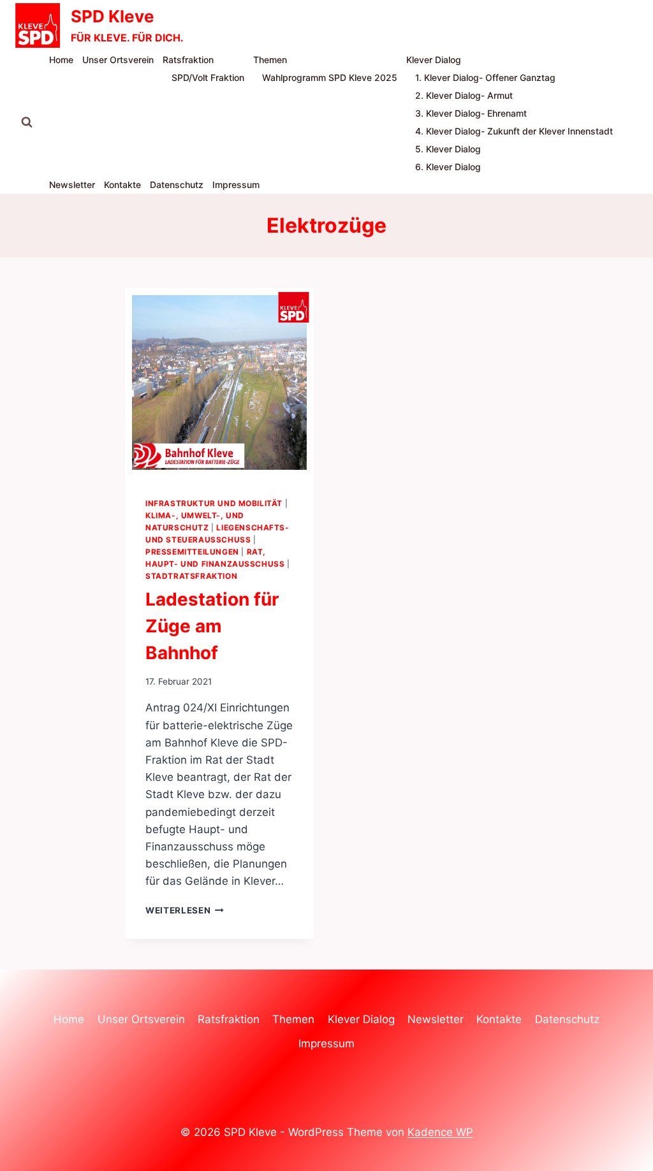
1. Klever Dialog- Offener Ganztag (485, 77)
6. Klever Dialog (448, 166)
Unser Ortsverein (118, 59)
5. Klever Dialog (448, 148)
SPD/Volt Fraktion (208, 77)
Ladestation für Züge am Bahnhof (212, 626)
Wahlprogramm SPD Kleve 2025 (329, 77)
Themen (270, 59)
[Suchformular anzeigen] (26, 122)
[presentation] (219, 382)
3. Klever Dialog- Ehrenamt (471, 113)
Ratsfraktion (188, 59)
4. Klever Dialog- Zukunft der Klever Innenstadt (514, 131)
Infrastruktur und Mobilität (213, 503)
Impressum (236, 184)
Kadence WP (440, 1132)
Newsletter (72, 184)
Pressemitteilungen (192, 551)
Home (61, 59)
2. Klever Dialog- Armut (464, 95)
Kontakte (122, 184)
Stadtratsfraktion (191, 576)
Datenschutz (176, 184)
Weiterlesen (184, 910)
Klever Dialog (433, 59)
